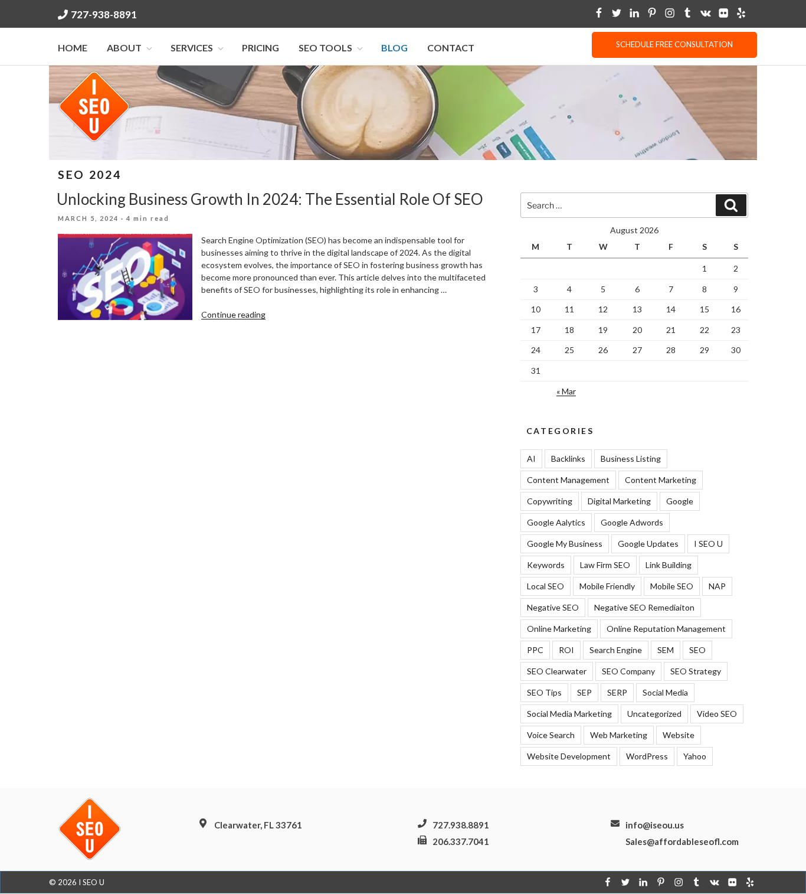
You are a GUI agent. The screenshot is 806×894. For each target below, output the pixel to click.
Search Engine (615, 650)
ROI (566, 650)
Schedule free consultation (674, 44)
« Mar (566, 391)
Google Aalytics (556, 522)
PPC (535, 650)
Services (192, 47)
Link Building (669, 565)
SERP (617, 692)
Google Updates (648, 544)
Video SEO (717, 714)
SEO (697, 650)
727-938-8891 (104, 14)
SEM (665, 650)
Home (72, 47)
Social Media (665, 692)
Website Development (569, 756)
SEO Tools (325, 47)
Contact (450, 47)
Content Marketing (660, 480)
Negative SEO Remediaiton (644, 607)
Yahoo (694, 756)
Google (679, 501)
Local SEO (545, 586)
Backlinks (568, 458)
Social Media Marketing (569, 714)
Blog (394, 47)
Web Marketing (618, 735)
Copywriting (549, 501)
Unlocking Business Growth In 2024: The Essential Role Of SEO (270, 199)
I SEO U (708, 544)
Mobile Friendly (607, 586)
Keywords (546, 565)
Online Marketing (559, 629)
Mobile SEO (671, 586)
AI (531, 458)
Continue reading (233, 314)
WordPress (647, 756)
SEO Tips (544, 692)
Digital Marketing (619, 501)
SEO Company (628, 671)
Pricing (260, 47)
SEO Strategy (695, 671)
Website (678, 735)
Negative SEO (553, 607)
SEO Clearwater (557, 671)
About (124, 47)
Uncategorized (654, 714)
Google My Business (564, 544)
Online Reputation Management (666, 629)
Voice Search (551, 735)
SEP (584, 692)
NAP (717, 586)
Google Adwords (632, 522)
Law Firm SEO (605, 565)
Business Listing (631, 458)
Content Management (568, 480)
